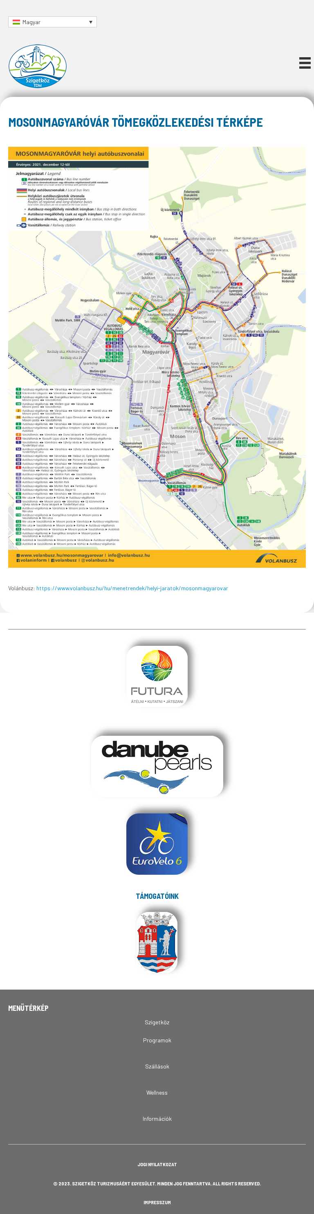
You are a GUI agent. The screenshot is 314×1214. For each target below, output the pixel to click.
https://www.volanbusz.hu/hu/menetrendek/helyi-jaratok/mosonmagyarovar (132, 588)
